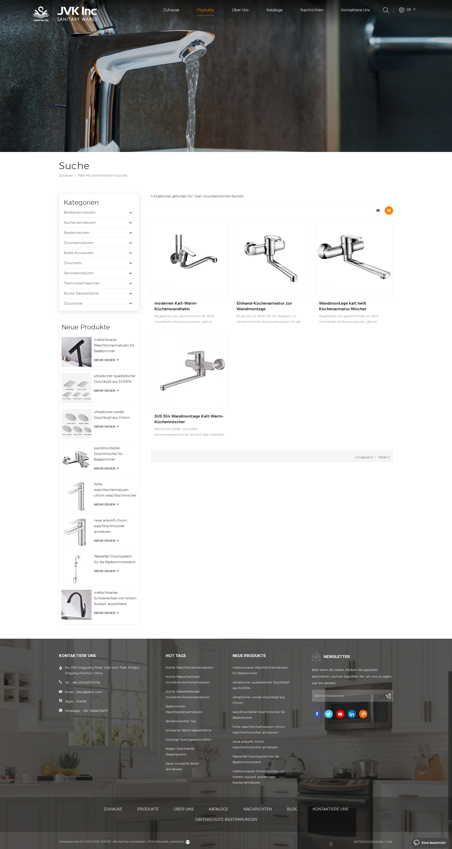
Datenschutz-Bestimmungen (226, 819)
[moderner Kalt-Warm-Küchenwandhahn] (189, 257)
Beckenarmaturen (80, 212)
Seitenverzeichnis (368, 842)
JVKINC (81, 701)
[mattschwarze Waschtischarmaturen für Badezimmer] (76, 352)
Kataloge (274, 10)
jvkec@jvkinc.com (89, 692)
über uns (240, 10)
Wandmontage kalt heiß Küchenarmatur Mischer (343, 306)
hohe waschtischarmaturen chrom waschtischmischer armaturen (115, 490)
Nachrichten (311, 10)
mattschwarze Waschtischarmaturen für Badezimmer (114, 345)
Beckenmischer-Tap (181, 721)
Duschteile (73, 303)
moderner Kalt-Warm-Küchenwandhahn (175, 306)
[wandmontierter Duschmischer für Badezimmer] (76, 460)
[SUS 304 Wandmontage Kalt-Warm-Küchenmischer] (189, 370)
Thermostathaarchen (82, 283)
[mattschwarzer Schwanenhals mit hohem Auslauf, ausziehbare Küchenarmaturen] (76, 605)
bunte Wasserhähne (81, 293)
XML (390, 842)
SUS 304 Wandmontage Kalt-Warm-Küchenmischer (189, 419)
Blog (292, 809)
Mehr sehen (104, 360)
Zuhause (171, 10)
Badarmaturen (76, 232)
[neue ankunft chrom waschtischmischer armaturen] (76, 533)
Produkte (205, 10)
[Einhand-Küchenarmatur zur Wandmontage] (272, 257)
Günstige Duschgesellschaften (188, 739)
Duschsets (73, 263)
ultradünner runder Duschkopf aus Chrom (112, 415)
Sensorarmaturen (79, 273)
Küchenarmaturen (80, 222)
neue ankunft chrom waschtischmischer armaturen (110, 526)
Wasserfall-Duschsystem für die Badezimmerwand (114, 559)
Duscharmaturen (78, 242)
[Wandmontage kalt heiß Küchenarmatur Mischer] (354, 257)
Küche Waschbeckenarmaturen (189, 667)
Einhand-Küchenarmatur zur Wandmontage (264, 306)
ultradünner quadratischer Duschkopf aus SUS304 (115, 379)
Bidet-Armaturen (78, 253)
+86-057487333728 (86, 682)
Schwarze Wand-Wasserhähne (188, 730)
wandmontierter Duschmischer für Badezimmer (108, 454)
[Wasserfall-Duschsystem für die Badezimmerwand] (76, 569)
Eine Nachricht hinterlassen (434, 844)
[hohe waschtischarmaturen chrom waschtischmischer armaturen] (76, 496)
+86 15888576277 (95, 711)
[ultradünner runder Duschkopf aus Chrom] (76, 424)
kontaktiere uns (355, 10)
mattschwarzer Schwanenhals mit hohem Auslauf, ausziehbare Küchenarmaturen (115, 598)
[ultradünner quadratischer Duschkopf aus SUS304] (76, 388)
